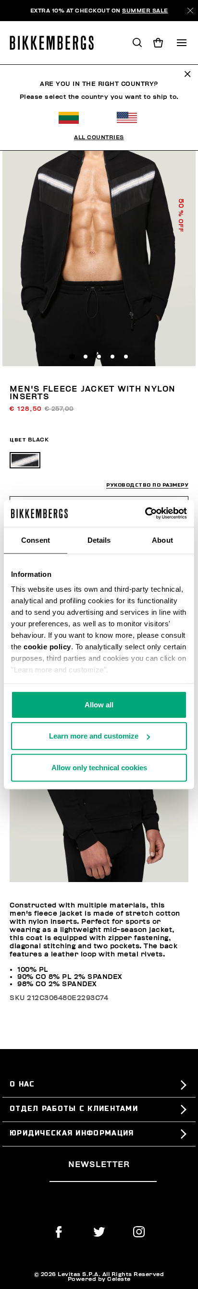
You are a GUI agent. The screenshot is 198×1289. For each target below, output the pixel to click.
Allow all (99, 704)
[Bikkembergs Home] (56, 43)
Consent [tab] (35, 540)
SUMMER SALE (145, 10)
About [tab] (162, 540)
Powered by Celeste (99, 1279)
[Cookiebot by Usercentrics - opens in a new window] (145, 513)
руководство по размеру (147, 485)
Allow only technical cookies (99, 767)
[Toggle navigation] (181, 42)
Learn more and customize (93, 736)
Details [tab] (99, 540)
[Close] (190, 10)
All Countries (99, 137)
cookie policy (47, 647)
